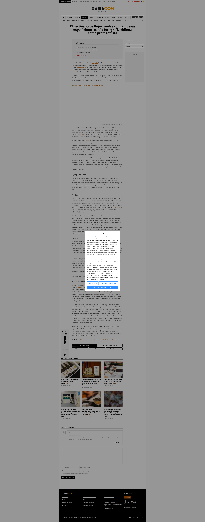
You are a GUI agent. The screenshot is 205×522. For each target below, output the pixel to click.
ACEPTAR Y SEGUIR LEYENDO (102, 287)
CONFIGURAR (93, 283)
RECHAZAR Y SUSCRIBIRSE (108, 283)
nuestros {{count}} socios (99, 236)
